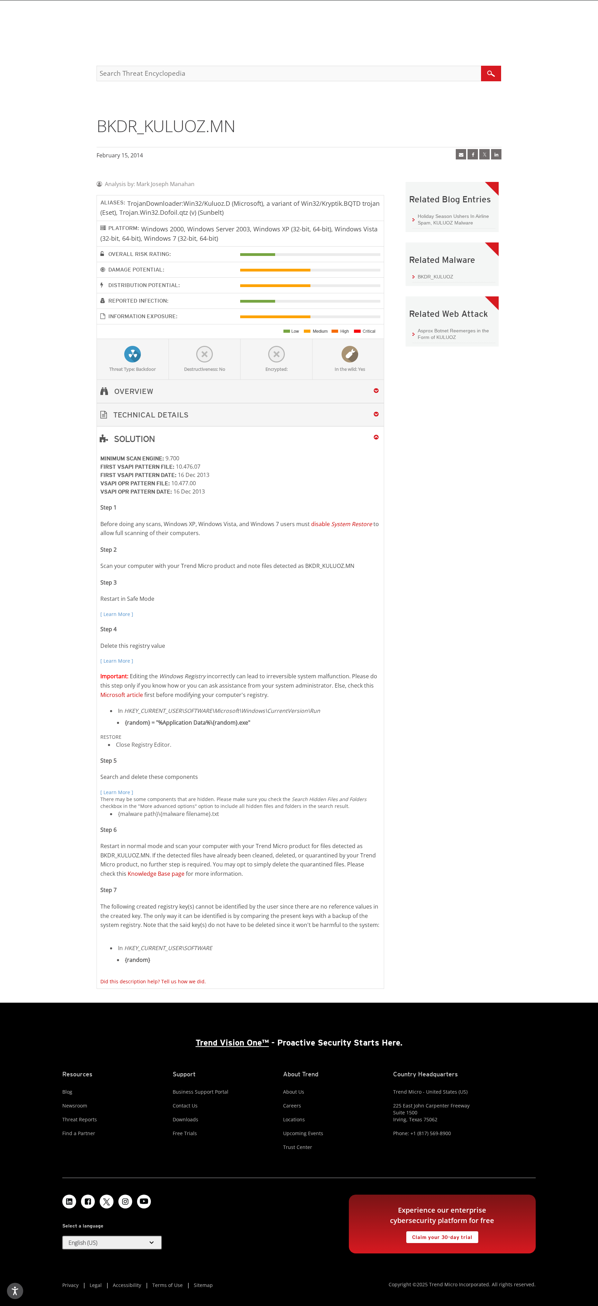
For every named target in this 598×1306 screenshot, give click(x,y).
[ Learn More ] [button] (116, 614)
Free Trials (185, 1133)
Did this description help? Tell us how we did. (153, 981)
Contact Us (185, 1105)
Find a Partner (78, 1133)
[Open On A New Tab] (484, 154)
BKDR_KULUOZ (435, 276)
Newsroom (74, 1105)
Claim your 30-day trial (439, 1235)
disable (341, 524)
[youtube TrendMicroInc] (144, 1201)
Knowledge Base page (156, 873)
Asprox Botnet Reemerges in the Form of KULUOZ (453, 334)
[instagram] (125, 1201)
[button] (240, 414)
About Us (293, 1091)
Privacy (70, 1285)
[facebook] (473, 154)
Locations (294, 1119)
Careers (292, 1105)
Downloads (185, 1119)
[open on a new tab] (107, 1201)
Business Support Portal (200, 1091)
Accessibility (127, 1285)
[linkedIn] (496, 154)
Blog (67, 1091)
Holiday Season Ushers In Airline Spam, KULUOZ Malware (453, 219)
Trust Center (297, 1147)
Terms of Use (167, 1285)
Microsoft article (121, 695)
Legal (96, 1285)
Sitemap (203, 1285)
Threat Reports (79, 1119)
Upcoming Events (303, 1133)
